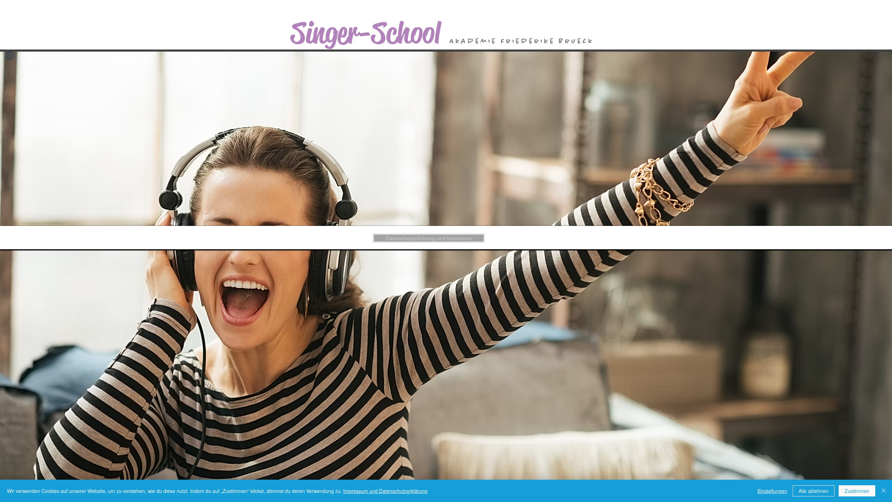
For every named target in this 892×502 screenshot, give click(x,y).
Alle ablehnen (814, 490)
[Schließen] (883, 490)
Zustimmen (857, 490)
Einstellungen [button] (772, 490)
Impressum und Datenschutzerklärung (385, 490)
